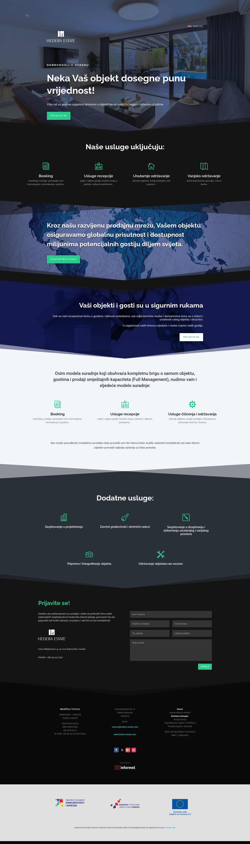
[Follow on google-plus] (128, 750)
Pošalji (205, 666)
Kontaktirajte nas (63, 259)
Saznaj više (170, 827)
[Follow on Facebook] (116, 750)
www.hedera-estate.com (125, 734)
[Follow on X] (122, 750)
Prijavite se (59, 116)
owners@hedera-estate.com (125, 727)
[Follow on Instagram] (133, 750)
